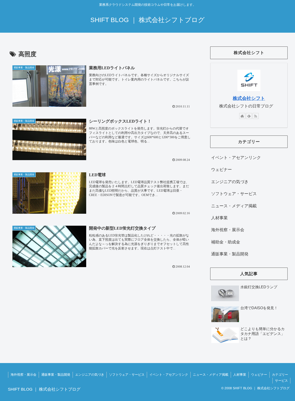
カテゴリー (280, 374)
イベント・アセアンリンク (168, 374)
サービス (281, 380)
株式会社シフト (249, 98)
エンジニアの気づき (89, 374)
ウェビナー (259, 374)
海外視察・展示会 (23, 374)
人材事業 (239, 374)
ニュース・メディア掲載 (210, 374)
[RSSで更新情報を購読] (256, 116)
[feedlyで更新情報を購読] (249, 116)
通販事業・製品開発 (55, 374)
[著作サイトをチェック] (242, 116)
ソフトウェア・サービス (127, 374)
